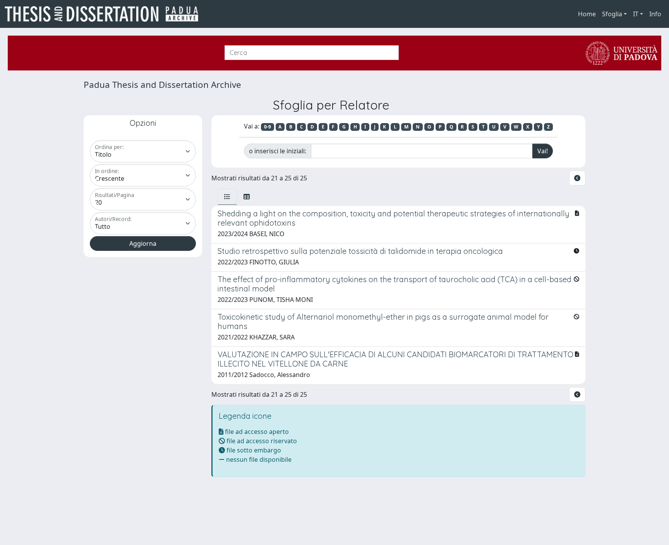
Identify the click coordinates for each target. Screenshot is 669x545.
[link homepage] (104, 14)
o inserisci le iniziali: (277, 151)
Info (655, 14)
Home (587, 14)
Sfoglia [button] (612, 14)
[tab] (227, 197)
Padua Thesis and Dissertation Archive (162, 85)
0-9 (267, 126)
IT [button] (635, 14)
